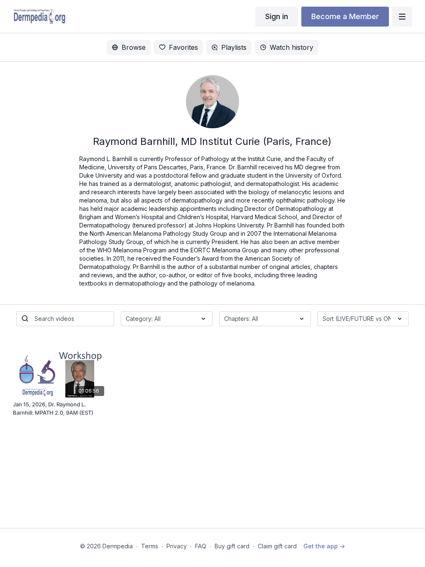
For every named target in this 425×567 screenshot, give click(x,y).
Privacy (176, 546)
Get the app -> (324, 546)
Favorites (183, 47)
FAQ (200, 546)
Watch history (291, 47)
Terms (149, 546)
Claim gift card (277, 546)
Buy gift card (232, 546)
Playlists (234, 47)
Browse (134, 47)
